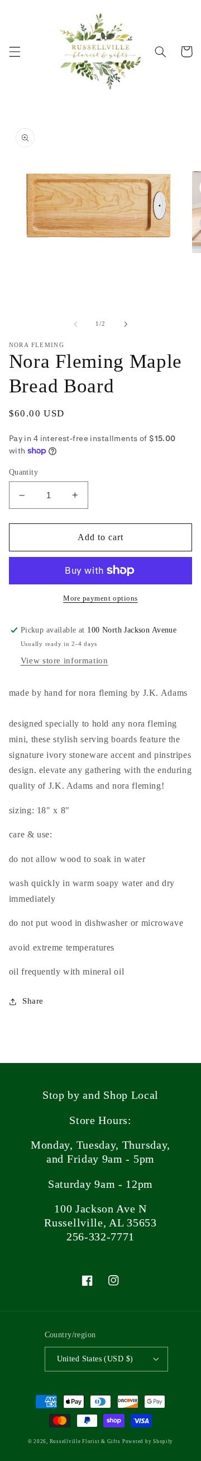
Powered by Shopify (147, 1441)
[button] (14, 51)
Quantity (23, 472)
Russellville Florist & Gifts (85, 1441)
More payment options (100, 598)
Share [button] (33, 1000)
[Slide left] (75, 324)
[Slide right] (125, 324)
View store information (64, 660)
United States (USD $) (95, 1359)
